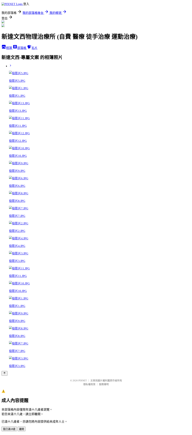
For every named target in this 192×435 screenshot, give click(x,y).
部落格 (22, 48)
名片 (35, 48)
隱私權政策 (89, 384)
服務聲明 (104, 384)
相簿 (9, 48)
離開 (21, 429)
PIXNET (82, 380)
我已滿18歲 (9, 429)
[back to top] (5, 373)
